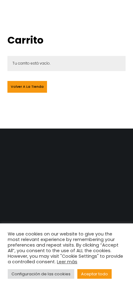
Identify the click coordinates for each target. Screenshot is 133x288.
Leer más (67, 262)
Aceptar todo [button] (94, 274)
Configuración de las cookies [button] (41, 274)
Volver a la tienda (27, 86)
